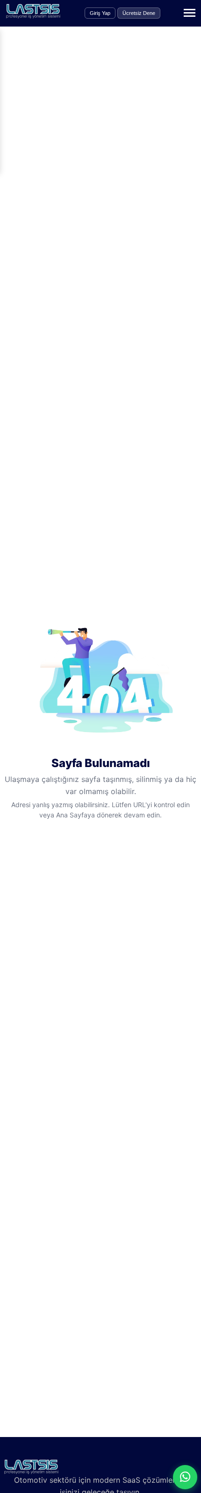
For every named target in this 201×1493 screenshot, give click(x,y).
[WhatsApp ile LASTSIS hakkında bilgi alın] (185, 1477)
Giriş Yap (100, 13)
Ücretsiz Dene (138, 13)
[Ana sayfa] (33, 16)
